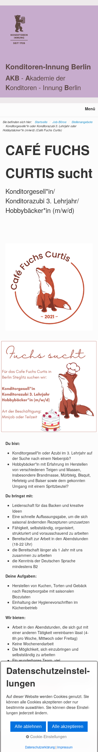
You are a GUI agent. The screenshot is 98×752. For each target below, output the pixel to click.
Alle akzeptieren (67, 726)
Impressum (65, 747)
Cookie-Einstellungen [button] (48, 736)
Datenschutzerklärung (40, 747)
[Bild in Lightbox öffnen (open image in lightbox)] (49, 386)
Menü (90, 108)
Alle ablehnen (28, 726)
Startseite (41, 122)
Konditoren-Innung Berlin (48, 66)
